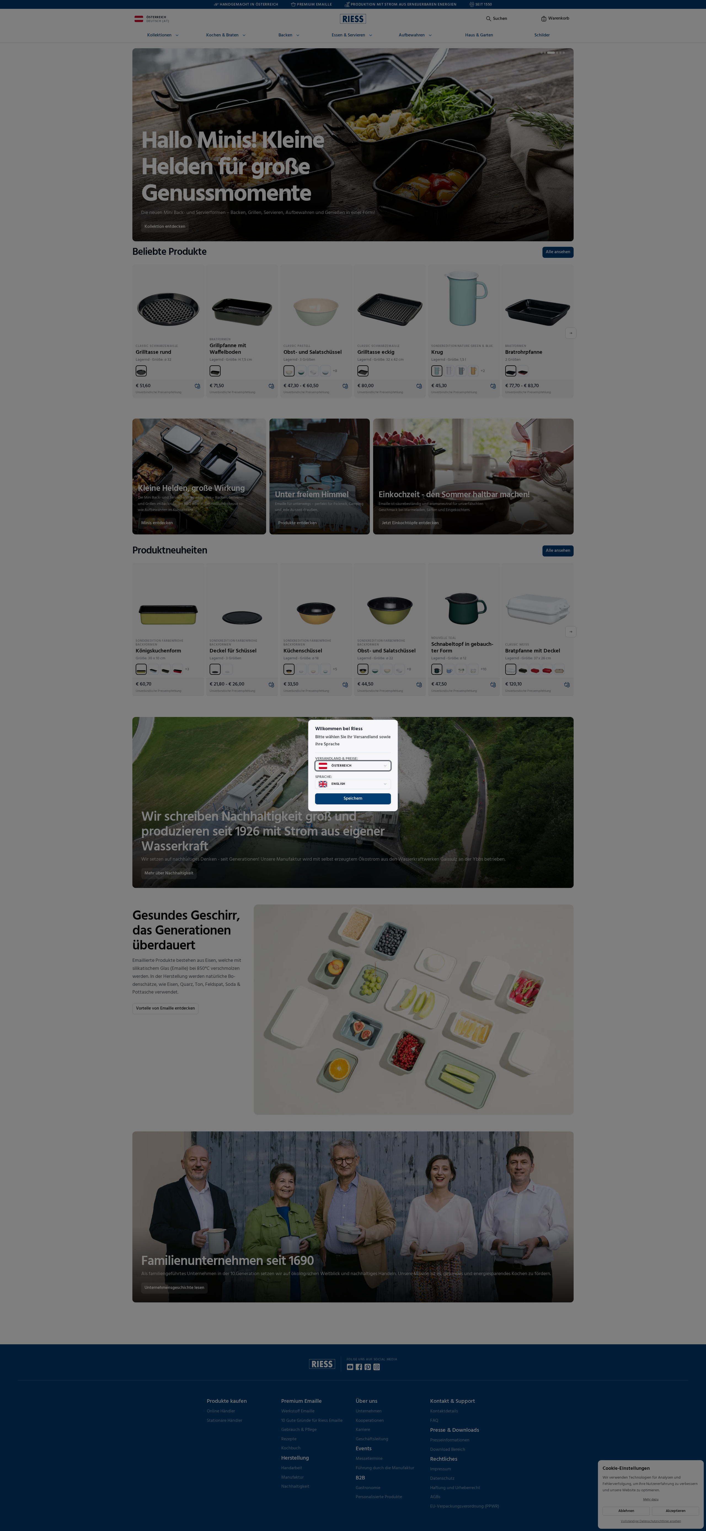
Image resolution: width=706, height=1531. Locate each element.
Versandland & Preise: (336, 759)
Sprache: (323, 777)
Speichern (353, 798)
